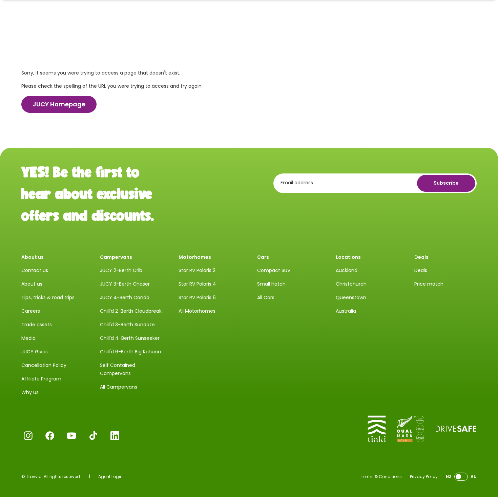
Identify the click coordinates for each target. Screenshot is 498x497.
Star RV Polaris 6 (197, 297)
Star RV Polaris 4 (197, 284)
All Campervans (118, 387)
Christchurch (351, 284)
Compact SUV (273, 270)
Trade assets (36, 324)
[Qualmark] (410, 428)
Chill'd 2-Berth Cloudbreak (131, 311)
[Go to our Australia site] (461, 477)
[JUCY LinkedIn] (115, 435)
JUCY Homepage (59, 104)
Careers (30, 311)
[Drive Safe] (456, 429)
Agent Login (110, 476)
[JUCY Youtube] (71, 435)
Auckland (346, 270)
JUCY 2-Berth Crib (121, 270)
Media (28, 338)
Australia (346, 311)
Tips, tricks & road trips (48, 297)
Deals (420, 270)
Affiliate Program (41, 378)
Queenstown (351, 297)
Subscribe (446, 183)
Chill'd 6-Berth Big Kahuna (130, 351)
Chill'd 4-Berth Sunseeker (130, 338)
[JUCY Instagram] (28, 435)
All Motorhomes (197, 311)
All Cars (265, 297)
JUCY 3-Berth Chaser (125, 284)
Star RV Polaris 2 (197, 270)
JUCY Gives (34, 351)
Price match (428, 284)
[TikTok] (93, 435)
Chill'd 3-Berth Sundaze (127, 324)
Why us (30, 392)
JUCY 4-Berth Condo (124, 297)
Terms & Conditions (381, 476)
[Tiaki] (377, 428)
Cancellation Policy (43, 365)
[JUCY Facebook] (50, 435)
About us (31, 284)
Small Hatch (271, 284)
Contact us (34, 270)
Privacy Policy (424, 476)
